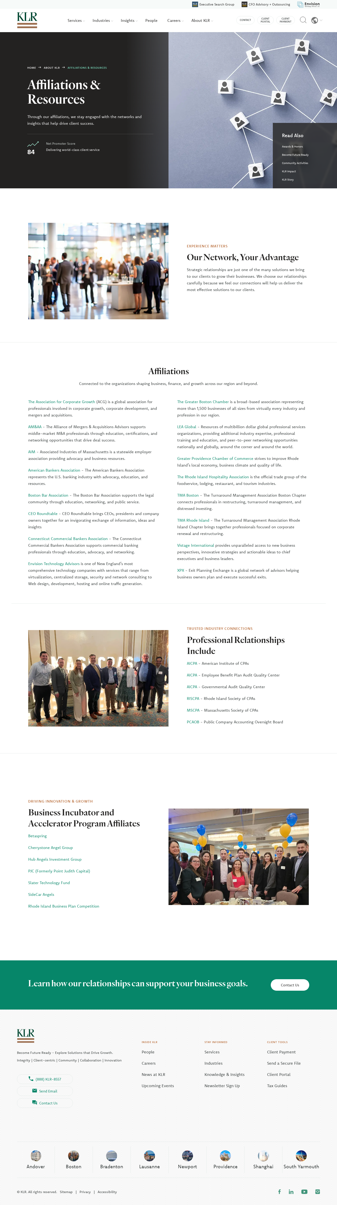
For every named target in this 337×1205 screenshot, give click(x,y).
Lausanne (149, 1166)
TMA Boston (188, 495)
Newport (187, 1166)
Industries (102, 20)
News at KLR (153, 1074)
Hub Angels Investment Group (55, 859)
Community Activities (295, 163)
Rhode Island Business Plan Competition (63, 906)
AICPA (192, 663)
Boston (73, 1166)
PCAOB (193, 721)
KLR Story (288, 179)
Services (75, 20)
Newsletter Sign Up (222, 1085)
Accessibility (107, 1192)
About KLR (201, 20)
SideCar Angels (41, 894)
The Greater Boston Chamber (203, 401)
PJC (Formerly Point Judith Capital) (59, 870)
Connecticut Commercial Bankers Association (68, 538)
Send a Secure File (284, 1063)
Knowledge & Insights (224, 1074)
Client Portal (278, 1074)
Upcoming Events (158, 1085)
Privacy (85, 1192)
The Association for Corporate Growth (61, 401)
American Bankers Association (54, 470)
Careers (174, 20)
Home (31, 67)
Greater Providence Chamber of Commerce (215, 458)
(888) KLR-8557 (48, 1079)
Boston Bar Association (48, 495)
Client (265, 20)
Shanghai (263, 1166)
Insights (128, 20)
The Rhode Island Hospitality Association (213, 476)
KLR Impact (289, 171)
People (151, 20)
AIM (31, 451)
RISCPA (193, 698)
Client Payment (281, 1052)
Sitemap (66, 1192)
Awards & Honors (292, 146)
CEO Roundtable (43, 513)
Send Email (48, 1091)
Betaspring (37, 835)
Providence (225, 1166)
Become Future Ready (295, 154)
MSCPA (193, 710)
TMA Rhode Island (193, 520)
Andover (36, 1166)
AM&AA (34, 426)
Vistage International (195, 545)
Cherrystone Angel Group (50, 847)
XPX (181, 570)
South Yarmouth (301, 1166)
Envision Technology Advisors (54, 563)
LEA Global (186, 426)
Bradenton (111, 1166)
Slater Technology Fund (49, 882)
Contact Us (290, 985)
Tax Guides (277, 1085)
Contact (245, 20)
